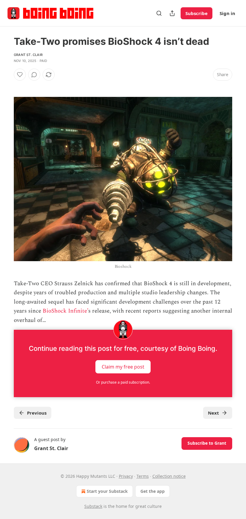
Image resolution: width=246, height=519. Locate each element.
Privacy (126, 476)
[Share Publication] (172, 13)
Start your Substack (107, 491)
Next (213, 413)
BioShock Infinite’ (65, 311)
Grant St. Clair (28, 55)
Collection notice (169, 476)
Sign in (227, 13)
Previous (36, 413)
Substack (93, 506)
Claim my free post (123, 366)
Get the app (152, 491)
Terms (142, 476)
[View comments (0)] (34, 75)
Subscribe (196, 13)
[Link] (5, 85)
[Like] (20, 75)
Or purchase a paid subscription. (123, 382)
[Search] (159, 13)
